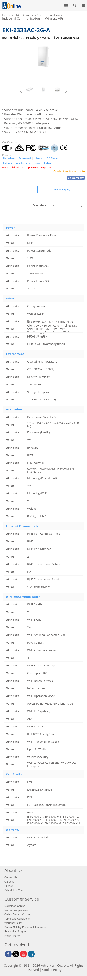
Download (25, 158)
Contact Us (10, 877)
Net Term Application (16, 910)
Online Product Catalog (17, 914)
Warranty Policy (13, 923)
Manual (38, 158)
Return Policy (43, 163)
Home (6, 15)
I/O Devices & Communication (38, 15)
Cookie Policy (52, 970)
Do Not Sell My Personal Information (25, 927)
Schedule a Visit (13, 890)
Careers (9, 881)
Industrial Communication (21, 18)
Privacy (8, 885)
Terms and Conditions (17, 918)
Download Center (14, 906)
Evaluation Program (15, 931)
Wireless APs (54, 18)
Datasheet (9, 158)
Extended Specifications (17, 163)
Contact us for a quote (69, 171)
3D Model (52, 158)
